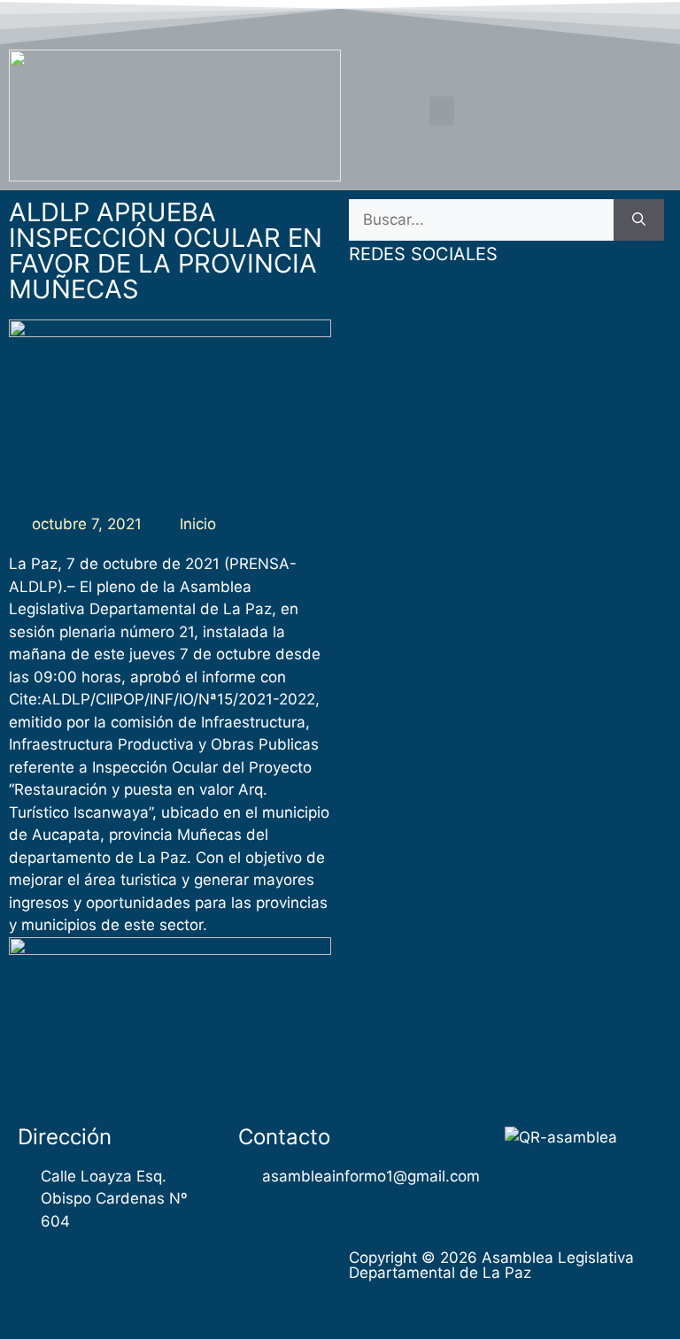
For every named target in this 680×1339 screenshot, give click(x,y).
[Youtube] (621, 20)
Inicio (198, 524)
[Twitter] (587, 20)
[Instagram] (656, 20)
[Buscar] (639, 220)
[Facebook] (553, 20)
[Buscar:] (481, 220)
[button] (441, 111)
